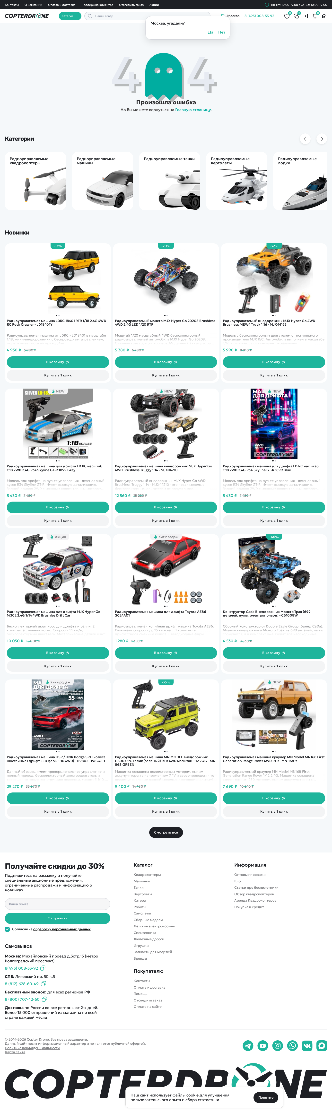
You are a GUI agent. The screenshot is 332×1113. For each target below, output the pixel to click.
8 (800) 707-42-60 (22, 999)
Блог (238, 881)
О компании (33, 5)
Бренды (140, 958)
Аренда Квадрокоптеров (255, 900)
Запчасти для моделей (153, 952)
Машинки (142, 881)
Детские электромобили (154, 926)
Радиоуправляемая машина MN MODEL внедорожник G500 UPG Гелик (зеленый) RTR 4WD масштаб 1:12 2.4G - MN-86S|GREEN (166, 760)
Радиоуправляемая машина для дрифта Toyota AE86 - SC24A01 (161, 613)
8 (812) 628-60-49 (22, 983)
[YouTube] (262, 1046)
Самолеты (142, 913)
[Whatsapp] (292, 1046)
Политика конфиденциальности (32, 1048)
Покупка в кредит (249, 907)
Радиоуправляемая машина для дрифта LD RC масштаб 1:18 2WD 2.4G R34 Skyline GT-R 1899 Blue (270, 468)
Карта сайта (15, 1052)
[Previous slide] (305, 138)
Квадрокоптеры (147, 875)
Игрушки (141, 946)
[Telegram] (248, 1046)
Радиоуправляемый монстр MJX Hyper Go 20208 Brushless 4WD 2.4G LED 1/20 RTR (165, 323)
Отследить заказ (131, 5)
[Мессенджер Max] (321, 1046)
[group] (35, 181)
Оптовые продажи (250, 875)
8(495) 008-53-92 (21, 968)
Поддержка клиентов (97, 5)
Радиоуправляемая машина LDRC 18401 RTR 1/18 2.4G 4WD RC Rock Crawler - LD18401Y (56, 323)
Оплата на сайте (148, 1007)
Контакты (12, 5)
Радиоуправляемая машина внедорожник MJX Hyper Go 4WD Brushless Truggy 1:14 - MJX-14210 (163, 468)
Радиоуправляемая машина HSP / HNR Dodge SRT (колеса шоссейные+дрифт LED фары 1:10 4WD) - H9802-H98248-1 (56, 759)
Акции (154, 5)
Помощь (141, 994)
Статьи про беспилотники (256, 888)
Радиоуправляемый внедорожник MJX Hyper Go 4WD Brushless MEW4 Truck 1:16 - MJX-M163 (269, 323)
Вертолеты (143, 894)
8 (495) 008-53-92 (259, 16)
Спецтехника (145, 933)
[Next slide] (321, 138)
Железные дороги (149, 939)
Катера (140, 900)
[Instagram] (277, 1046)
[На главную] (166, 1082)
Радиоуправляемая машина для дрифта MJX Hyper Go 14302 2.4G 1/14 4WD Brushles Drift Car (53, 613)
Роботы (140, 907)
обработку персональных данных (62, 929)
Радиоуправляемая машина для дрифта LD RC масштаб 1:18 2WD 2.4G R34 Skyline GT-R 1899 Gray (54, 468)
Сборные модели (148, 920)
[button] (273, 315)
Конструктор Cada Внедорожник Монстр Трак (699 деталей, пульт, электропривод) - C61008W (266, 613)
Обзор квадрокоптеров (254, 894)
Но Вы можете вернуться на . (166, 109)
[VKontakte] (307, 1046)
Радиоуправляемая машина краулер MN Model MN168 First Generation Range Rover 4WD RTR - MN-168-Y (274, 759)
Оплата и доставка (62, 5)
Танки (139, 888)
